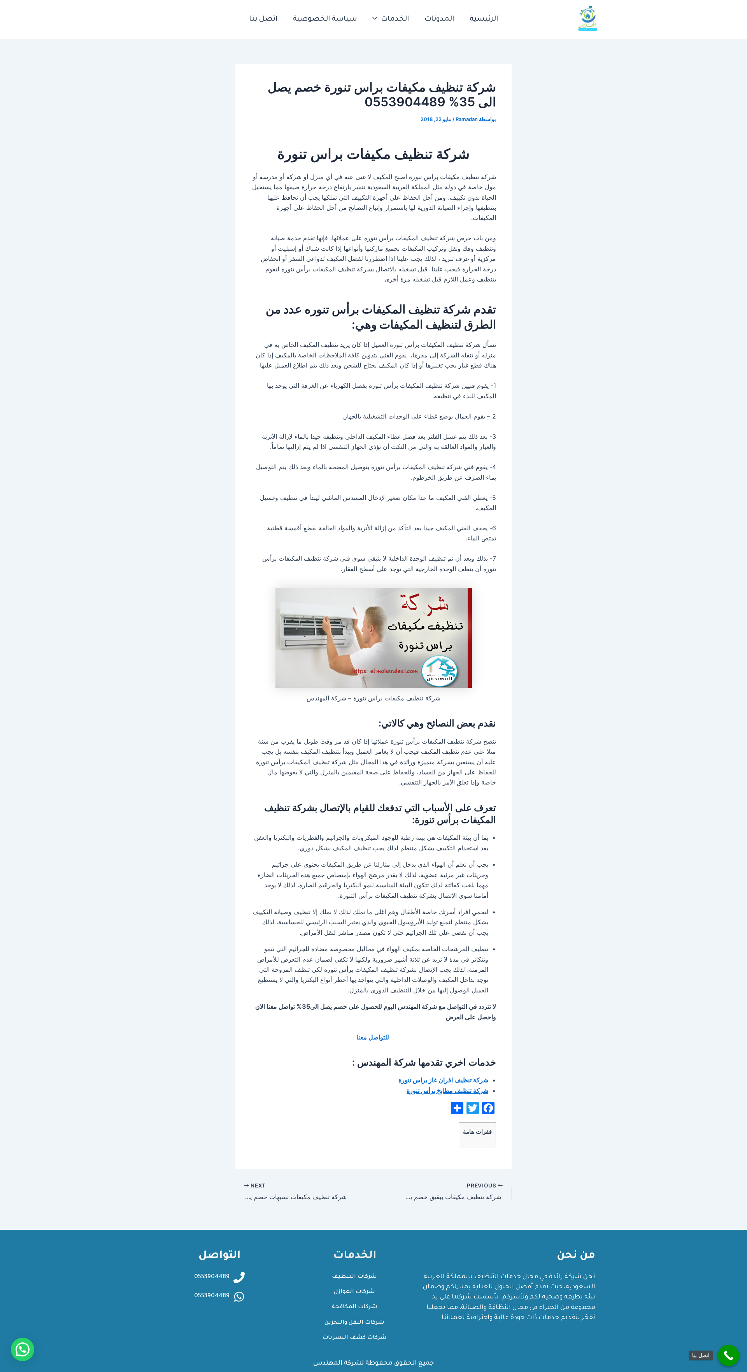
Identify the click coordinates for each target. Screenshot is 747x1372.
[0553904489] (239, 1296)
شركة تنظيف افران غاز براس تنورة (443, 1080)
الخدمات (395, 19)
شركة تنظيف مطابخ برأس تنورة (447, 1090)
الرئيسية (484, 19)
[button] (22, 1349)
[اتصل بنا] (728, 1355)
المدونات (439, 19)
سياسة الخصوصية (325, 19)
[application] (376, 19)
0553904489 (212, 1296)
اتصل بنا (263, 19)
